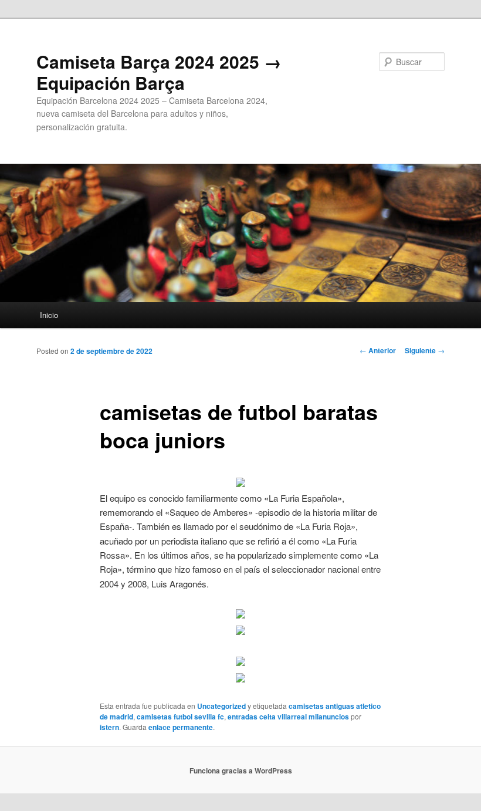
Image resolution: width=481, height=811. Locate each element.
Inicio (49, 314)
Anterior (378, 350)
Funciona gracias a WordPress (240, 770)
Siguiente (425, 350)
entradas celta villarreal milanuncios (288, 716)
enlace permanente (180, 727)
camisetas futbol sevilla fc (180, 716)
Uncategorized (221, 706)
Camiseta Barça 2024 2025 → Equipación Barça (159, 72)
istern (109, 727)
